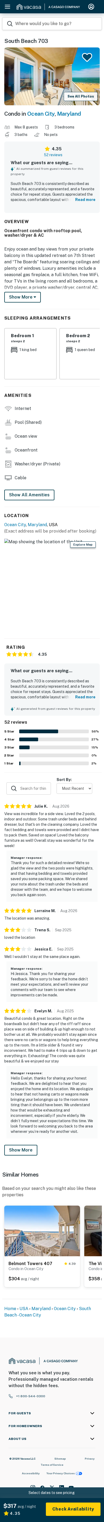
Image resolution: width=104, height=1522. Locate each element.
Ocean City (41, 113)
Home (10, 1308)
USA (23, 1308)
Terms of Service (52, 1464)
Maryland (69, 113)
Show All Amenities (29, 494)
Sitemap (60, 1458)
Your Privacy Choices (60, 1473)
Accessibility (31, 1473)
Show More (21, 1150)
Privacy (90, 1458)
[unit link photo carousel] (42, 1231)
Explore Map (83, 544)
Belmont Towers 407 (30, 1263)
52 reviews (53, 155)
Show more (21, 297)
